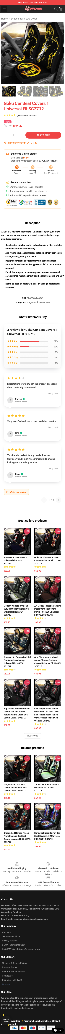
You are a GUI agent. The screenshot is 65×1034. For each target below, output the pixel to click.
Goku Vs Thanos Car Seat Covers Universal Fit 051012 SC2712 (47, 560)
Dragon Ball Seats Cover (24, 18)
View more (32, 736)
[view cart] (61, 9)
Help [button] (59, 1030)
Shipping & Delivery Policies (14, 963)
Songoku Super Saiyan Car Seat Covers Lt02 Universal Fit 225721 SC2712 (47, 836)
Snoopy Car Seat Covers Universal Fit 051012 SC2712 (15, 560)
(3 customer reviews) (27, 115)
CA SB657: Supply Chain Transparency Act (22, 949)
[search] (56, 9)
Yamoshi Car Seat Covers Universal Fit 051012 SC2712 (46, 787)
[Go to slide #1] (9, 91)
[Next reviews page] (58, 500)
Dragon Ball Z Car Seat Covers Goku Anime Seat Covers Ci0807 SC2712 (15, 787)
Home (4, 18)
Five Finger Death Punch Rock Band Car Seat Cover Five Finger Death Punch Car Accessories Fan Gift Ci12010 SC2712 (46, 714)
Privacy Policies (9, 940)
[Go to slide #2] (24, 91)
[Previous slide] (6, 53)
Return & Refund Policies (13, 971)
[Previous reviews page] (44, 500)
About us (6, 932)
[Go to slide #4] (56, 91)
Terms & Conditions (11, 936)
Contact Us (7, 976)
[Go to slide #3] (40, 91)
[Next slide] (59, 53)
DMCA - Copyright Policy (13, 945)
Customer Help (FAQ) (12, 980)
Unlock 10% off (6, 1020)
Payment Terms (9, 967)
